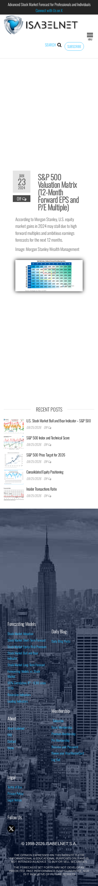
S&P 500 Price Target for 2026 (45, 454)
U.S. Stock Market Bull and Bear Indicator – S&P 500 (58, 420)
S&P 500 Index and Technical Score (48, 437)
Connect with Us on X (49, 10)
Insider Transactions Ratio (41, 489)
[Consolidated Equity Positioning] (14, 476)
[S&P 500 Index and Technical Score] (14, 442)
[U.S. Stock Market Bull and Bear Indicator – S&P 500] (14, 425)
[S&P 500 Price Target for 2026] (14, 459)
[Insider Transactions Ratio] (14, 493)
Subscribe (74, 46)
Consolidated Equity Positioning (45, 471)
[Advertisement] (49, 111)
